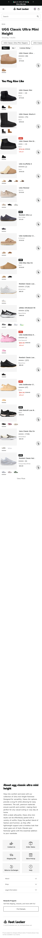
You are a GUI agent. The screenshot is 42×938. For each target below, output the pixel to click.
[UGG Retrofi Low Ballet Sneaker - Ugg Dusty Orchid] (10, 424)
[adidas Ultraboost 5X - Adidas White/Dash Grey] (22, 324)
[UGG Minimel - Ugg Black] (10, 204)
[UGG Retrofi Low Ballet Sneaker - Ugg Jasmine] (16, 424)
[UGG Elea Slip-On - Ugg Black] (10, 276)
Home (3, 24)
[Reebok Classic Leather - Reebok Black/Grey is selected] (4, 374)
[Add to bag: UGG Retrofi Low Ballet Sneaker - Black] (38, 419)
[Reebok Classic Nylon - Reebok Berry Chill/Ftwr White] (16, 472)
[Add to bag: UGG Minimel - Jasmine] (38, 200)
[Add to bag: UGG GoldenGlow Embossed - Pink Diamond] (38, 346)
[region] (21, 2)
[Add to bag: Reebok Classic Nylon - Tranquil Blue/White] (38, 467)
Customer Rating (25, 48)
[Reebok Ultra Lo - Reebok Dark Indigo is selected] (4, 228)
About (7, 878)
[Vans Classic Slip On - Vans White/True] (10, 448)
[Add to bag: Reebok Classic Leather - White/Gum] (38, 296)
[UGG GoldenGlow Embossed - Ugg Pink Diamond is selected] (4, 350)
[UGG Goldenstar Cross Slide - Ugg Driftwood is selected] (4, 252)
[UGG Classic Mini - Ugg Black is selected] (4, 107)
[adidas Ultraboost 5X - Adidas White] (16, 324)
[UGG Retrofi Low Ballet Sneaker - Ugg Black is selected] (4, 424)
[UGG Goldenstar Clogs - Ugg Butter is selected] (4, 400)
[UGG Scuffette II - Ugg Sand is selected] (4, 180)
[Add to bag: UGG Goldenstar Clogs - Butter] (38, 395)
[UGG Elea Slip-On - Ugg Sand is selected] (4, 276)
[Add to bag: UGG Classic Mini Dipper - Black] (38, 152)
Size (13, 48)
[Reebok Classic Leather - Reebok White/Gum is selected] (4, 300)
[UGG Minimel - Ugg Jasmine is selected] (4, 204)
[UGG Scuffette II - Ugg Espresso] (22, 180)
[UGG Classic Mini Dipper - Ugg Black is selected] (4, 157)
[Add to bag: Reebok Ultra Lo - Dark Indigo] (38, 224)
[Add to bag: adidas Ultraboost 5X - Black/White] (38, 320)
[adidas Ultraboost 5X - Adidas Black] (10, 324)
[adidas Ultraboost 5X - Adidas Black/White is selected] (4, 324)
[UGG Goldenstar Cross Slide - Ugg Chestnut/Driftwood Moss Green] (10, 252)
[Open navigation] (7, 9)
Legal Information (11, 890)
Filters (5, 48)
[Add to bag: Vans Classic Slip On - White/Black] (38, 443)
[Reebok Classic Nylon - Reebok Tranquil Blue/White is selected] (4, 472)
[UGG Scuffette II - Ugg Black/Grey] (10, 180)
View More (21, 478)
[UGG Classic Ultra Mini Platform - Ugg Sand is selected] (4, 70)
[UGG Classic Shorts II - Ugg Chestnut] (10, 131)
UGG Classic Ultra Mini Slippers (16, 43)
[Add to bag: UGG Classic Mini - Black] (38, 102)
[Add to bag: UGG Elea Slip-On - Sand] (38, 272)
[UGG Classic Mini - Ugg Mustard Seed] (10, 107)
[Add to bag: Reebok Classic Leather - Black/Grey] (38, 370)
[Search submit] (37, 16)
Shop (7, 884)
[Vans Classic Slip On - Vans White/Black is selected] (4, 448)
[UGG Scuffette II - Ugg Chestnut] (16, 180)
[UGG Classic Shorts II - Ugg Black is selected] (4, 131)
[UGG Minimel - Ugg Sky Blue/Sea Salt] (16, 204)
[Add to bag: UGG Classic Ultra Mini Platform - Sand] (38, 65)
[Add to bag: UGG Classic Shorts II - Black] (38, 126)
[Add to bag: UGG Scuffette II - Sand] (38, 176)
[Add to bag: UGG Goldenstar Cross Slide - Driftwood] (38, 248)
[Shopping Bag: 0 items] (38, 9)
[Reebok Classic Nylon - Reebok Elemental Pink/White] (10, 472)
